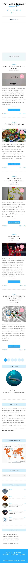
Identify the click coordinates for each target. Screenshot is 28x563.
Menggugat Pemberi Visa (15, 491)
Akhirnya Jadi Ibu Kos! (12, 534)
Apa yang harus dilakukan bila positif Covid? (14, 180)
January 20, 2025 (14, 70)
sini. (15, 430)
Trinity (6, 113)
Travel (10, 489)
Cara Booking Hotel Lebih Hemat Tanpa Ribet (16, 505)
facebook (18, 552)
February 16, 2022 (14, 184)
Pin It (22, 76)
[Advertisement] (14, 37)
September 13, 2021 (14, 240)
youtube (6, 554)
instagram (15, 554)
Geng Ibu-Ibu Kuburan (14, 124)
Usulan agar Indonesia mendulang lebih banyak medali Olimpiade (14, 299)
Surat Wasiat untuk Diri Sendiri (14, 67)
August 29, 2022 (14, 126)
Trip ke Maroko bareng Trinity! (17, 498)
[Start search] (11, 13)
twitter (10, 552)
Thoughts (13, 19)
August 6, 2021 (14, 304)
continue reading (14, 109)
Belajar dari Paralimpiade (14, 238)
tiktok (23, 554)
